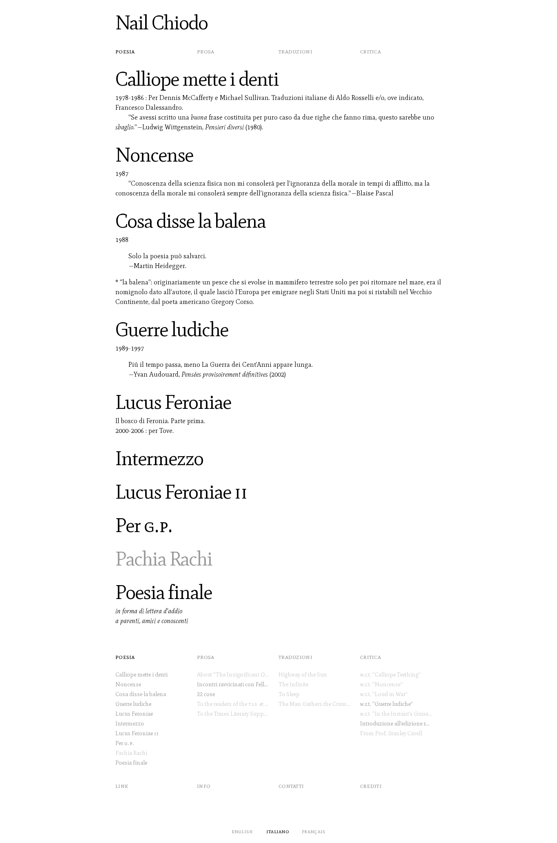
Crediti (371, 786)
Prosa (205, 51)
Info (203, 786)
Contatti (291, 786)
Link (121, 786)
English (242, 831)
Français (313, 831)
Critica (370, 51)
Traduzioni (295, 51)
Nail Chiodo (161, 23)
